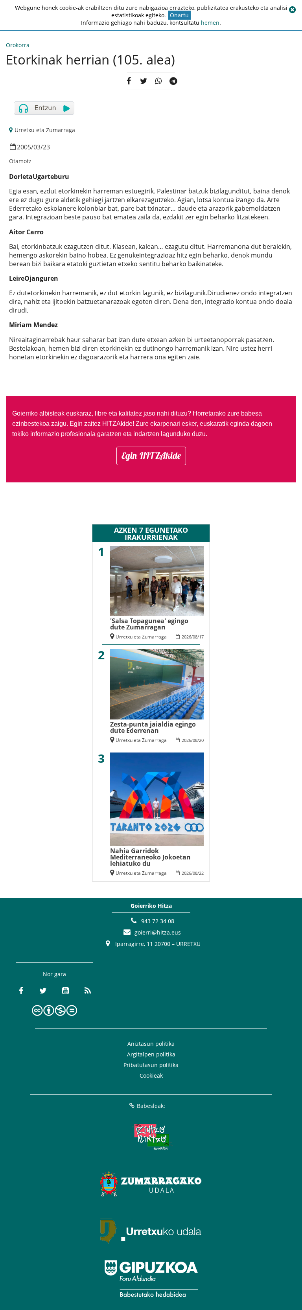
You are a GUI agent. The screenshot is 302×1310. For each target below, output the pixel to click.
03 (37, 147)
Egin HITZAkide (151, 455)
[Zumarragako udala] (151, 1184)
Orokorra (17, 45)
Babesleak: (151, 1105)
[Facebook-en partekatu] (128, 81)
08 (195, 637)
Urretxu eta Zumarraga (45, 130)
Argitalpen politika (151, 1054)
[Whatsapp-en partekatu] (158, 81)
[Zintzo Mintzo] (151, 1137)
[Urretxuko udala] (151, 1231)
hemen (210, 22)
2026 (186, 637)
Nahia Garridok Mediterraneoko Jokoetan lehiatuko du (150, 857)
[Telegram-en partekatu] (173, 81)
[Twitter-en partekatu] (143, 81)
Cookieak (151, 1075)
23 (46, 147)
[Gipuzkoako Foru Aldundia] (151, 1278)
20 (201, 740)
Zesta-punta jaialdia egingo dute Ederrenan (153, 727)
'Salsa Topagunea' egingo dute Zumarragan (149, 623)
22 (201, 873)
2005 (24, 147)
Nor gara (54, 974)
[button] (292, 10)
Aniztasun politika (151, 1043)
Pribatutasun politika (151, 1065)
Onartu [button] (179, 15)
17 (201, 637)
